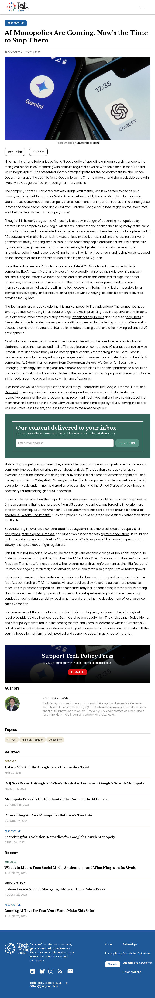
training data (91, 328)
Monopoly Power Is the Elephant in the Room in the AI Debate (56, 799)
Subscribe (127, 443)
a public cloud (55, 593)
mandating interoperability (117, 588)
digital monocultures (115, 534)
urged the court (34, 177)
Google (110, 387)
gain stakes (75, 312)
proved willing (57, 563)
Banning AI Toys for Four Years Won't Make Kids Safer (50, 911)
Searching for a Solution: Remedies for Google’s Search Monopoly (60, 837)
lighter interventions (71, 183)
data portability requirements (52, 598)
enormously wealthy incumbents (28, 515)
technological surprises (38, 534)
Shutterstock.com (88, 143)
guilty (78, 161)
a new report (49, 362)
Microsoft (11, 392)
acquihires (133, 317)
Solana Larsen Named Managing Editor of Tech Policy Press (55, 889)
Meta (135, 387)
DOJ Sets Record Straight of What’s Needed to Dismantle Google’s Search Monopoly (74, 783)
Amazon (123, 387)
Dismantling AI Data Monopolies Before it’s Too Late (48, 815)
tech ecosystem (78, 287)
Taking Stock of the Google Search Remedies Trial (47, 767)
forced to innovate (121, 504)
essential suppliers (39, 287)
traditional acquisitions (88, 317)
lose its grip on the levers (123, 207)
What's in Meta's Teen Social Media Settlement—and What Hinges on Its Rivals (70, 868)
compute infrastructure (36, 328)
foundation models (67, 328)
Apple (76, 569)
